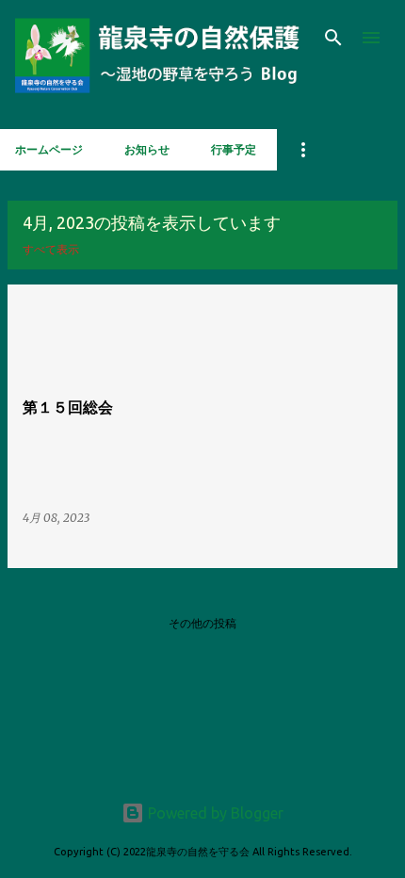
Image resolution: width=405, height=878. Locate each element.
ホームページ (49, 149)
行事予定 (233, 149)
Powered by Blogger (214, 813)
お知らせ (147, 149)
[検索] (333, 37)
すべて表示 (51, 249)
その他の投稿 (202, 623)
